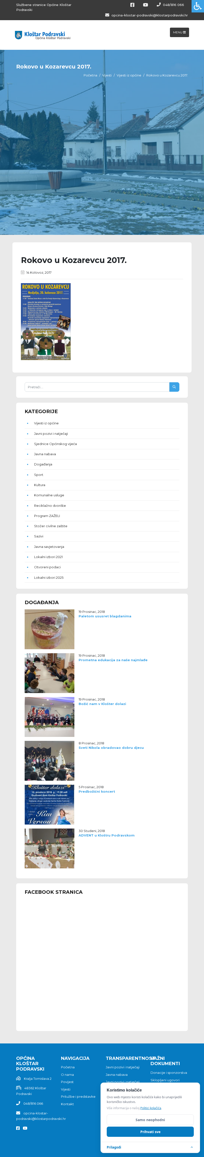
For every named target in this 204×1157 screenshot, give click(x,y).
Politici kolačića (150, 1108)
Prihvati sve (150, 1131)
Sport (38, 475)
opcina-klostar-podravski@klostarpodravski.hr (149, 15)
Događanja (43, 464)
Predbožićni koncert (97, 791)
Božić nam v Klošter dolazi (102, 704)
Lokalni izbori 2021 (48, 557)
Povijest (67, 1082)
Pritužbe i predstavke (78, 1096)
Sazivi (38, 536)
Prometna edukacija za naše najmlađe (113, 660)
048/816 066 (173, 5)
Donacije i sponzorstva (169, 1073)
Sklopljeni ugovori (165, 1080)
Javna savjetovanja (49, 547)
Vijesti (107, 75)
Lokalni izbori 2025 (48, 577)
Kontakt (67, 1104)
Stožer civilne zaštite (50, 526)
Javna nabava (45, 454)
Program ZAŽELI (47, 516)
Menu (178, 32)
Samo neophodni (150, 1119)
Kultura (39, 485)
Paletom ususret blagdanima (105, 616)
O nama (67, 1075)
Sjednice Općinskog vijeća (55, 444)
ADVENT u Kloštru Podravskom (107, 835)
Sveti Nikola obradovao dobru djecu (111, 748)
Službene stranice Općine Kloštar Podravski (43, 7)
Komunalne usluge (49, 495)
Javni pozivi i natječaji (51, 434)
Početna (90, 75)
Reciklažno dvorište (50, 506)
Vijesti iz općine (129, 75)
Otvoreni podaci (47, 567)
